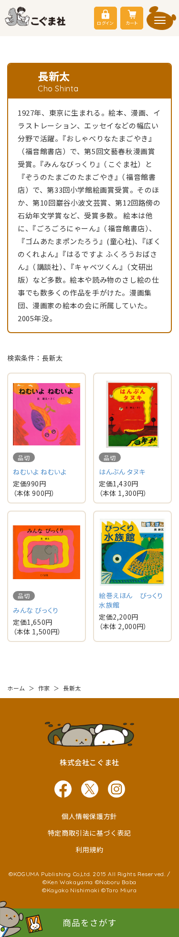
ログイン (105, 23)
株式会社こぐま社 (89, 762)
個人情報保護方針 (89, 816)
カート (132, 23)
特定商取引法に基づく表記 (89, 833)
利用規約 (89, 849)
